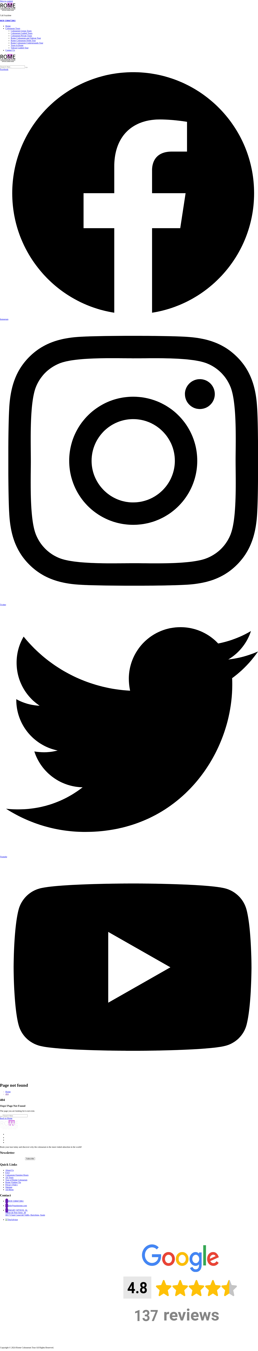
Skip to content (6, 1)
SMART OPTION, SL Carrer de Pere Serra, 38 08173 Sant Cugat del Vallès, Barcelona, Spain (25, 1212)
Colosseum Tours (12, 28)
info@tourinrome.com (17, 1205)
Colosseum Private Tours (21, 36)
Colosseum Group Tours (21, 31)
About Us (9, 1170)
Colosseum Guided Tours (21, 33)
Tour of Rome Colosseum (16, 1180)
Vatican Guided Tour (19, 48)
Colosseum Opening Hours (16, 1175)
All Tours (9, 1177)
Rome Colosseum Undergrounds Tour (27, 43)
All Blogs (9, 1189)
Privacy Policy (11, 1185)
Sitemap (8, 1187)
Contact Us (10, 50)
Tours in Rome (17, 45)
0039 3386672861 (8, 20)
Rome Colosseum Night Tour (23, 40)
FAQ (7, 1173)
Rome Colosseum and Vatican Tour (26, 38)
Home (8, 26)
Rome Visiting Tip (13, 1182)
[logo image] (8, 62)
